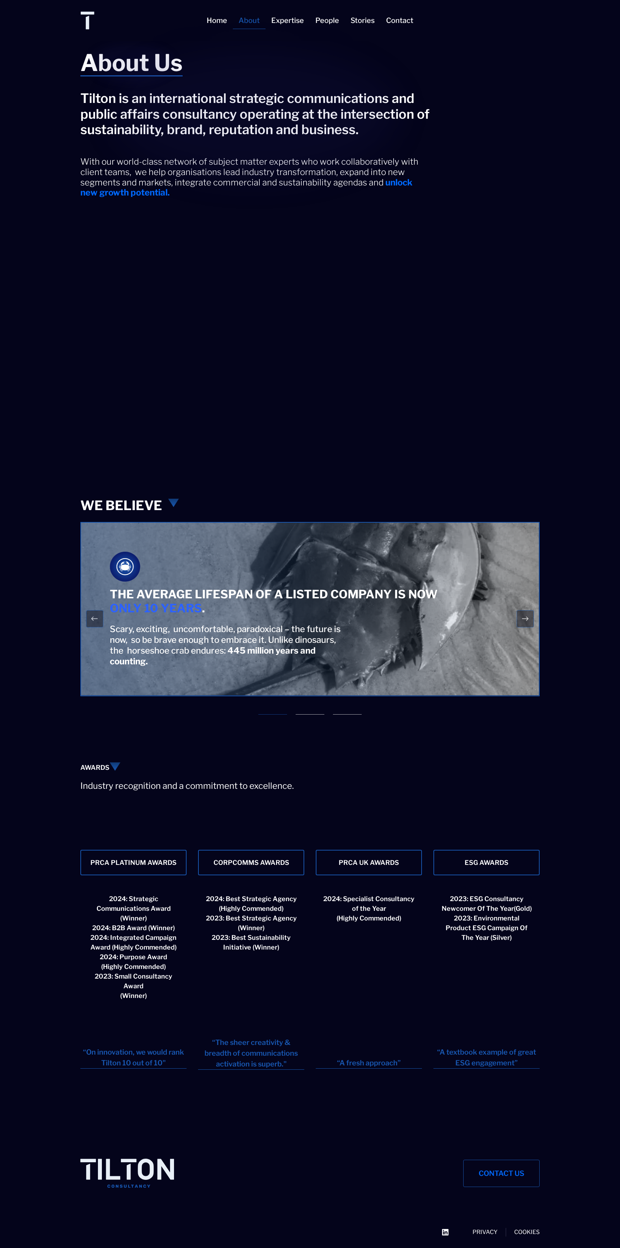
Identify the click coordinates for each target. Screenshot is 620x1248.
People (327, 20)
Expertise (287, 20)
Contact (399, 20)
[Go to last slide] (94, 618)
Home (217, 20)
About (249, 20)
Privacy (485, 1232)
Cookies (527, 1232)
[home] (128, 20)
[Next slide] (525, 618)
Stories (363, 20)
